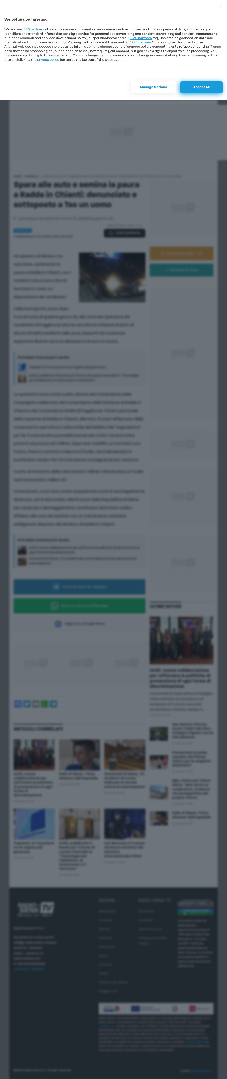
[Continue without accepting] (221, 6)
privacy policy (48, 60)
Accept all (201, 87)
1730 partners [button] (33, 29)
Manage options (153, 87)
